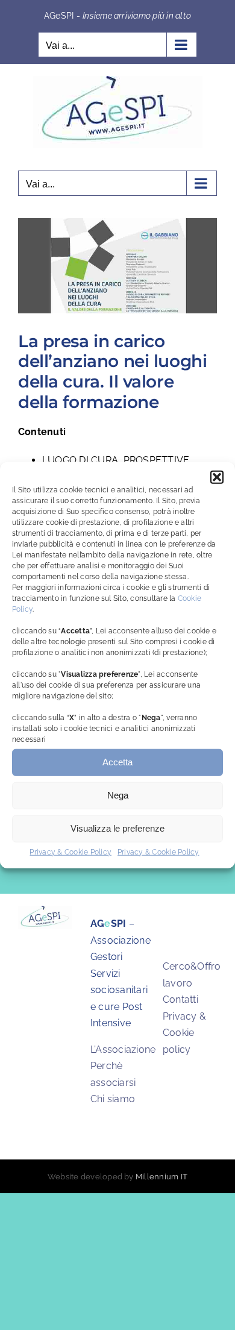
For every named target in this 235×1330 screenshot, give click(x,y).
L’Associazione (122, 1049)
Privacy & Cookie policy (184, 1033)
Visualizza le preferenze (117, 828)
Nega (117, 795)
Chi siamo (112, 1099)
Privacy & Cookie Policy (70, 851)
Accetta (117, 762)
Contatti (180, 999)
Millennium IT (161, 1176)
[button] (217, 477)
